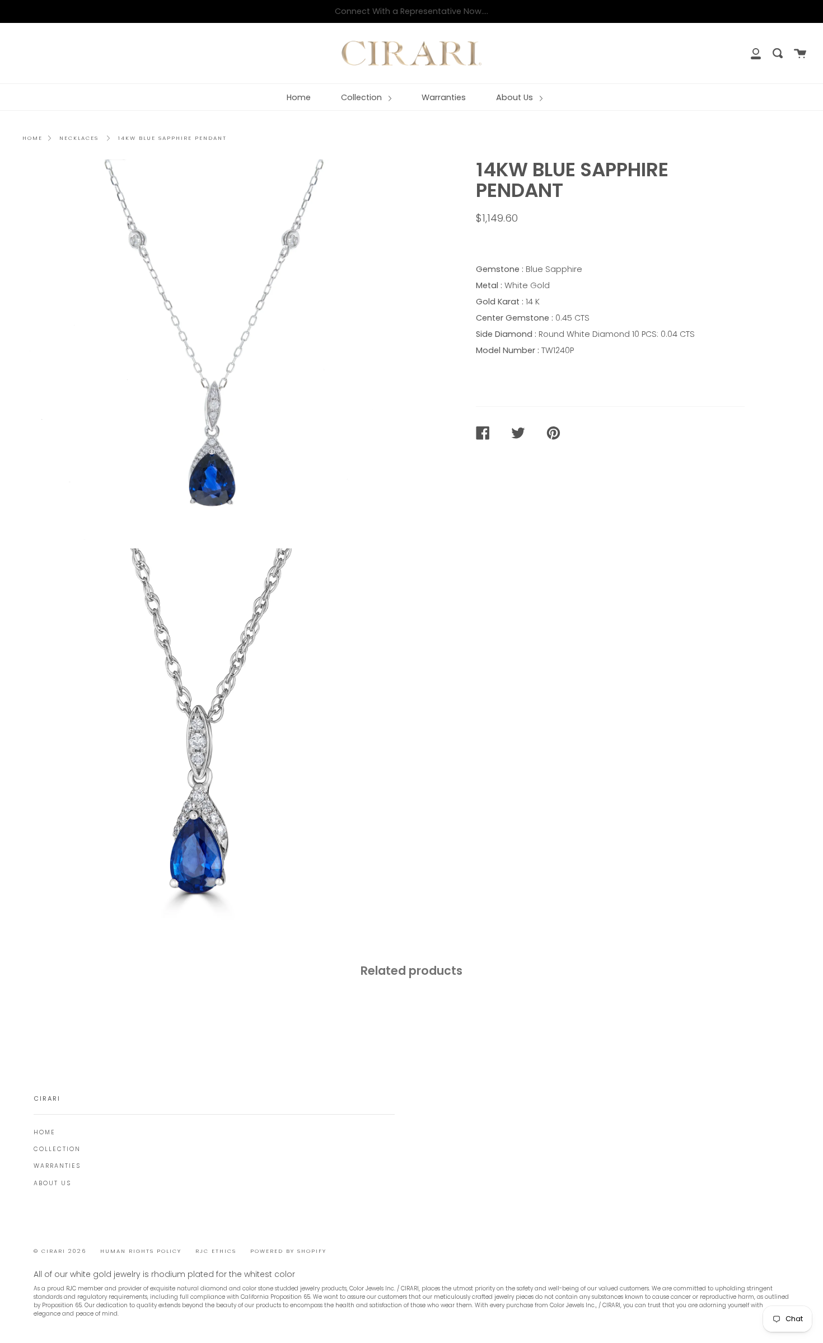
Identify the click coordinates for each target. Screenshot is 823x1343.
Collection (362, 97)
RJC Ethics (215, 1251)
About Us (515, 97)
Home (299, 97)
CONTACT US (510, 242)
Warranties (444, 97)
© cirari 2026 (60, 1251)
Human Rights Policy (140, 1251)
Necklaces (79, 138)
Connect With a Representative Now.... (411, 11)
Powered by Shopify (288, 1251)
